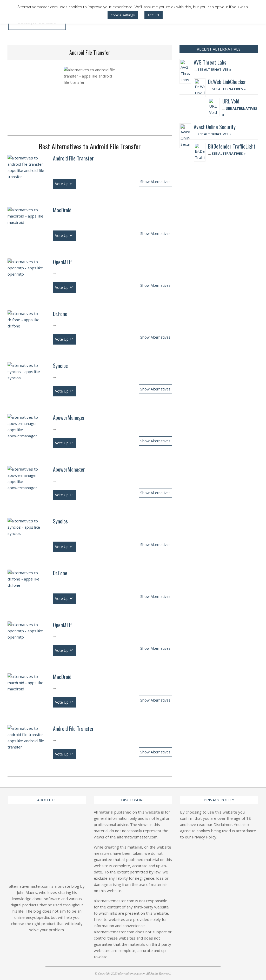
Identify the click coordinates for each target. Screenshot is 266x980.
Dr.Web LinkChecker (227, 82)
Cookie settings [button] (123, 15)
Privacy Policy (204, 836)
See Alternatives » (214, 69)
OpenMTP (62, 262)
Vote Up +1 (64, 183)
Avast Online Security (215, 127)
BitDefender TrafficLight (231, 146)
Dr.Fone (60, 314)
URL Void (230, 101)
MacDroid (62, 210)
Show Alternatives (155, 181)
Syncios (60, 365)
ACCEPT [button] (153, 15)
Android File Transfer (73, 158)
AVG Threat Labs (210, 62)
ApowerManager (69, 417)
